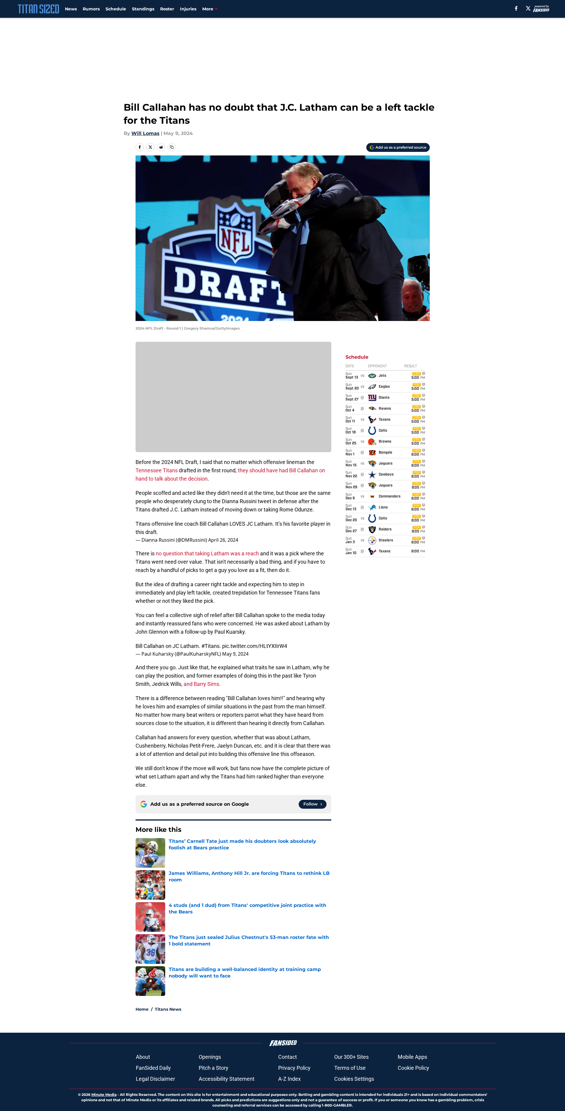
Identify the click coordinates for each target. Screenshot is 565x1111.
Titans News (168, 1009)
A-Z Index (289, 1079)
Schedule (116, 9)
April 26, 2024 (223, 540)
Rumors (91, 9)
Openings (210, 1057)
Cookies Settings (354, 1079)
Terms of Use (350, 1068)
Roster (167, 9)
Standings (143, 9)
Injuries (188, 9)
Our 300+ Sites (351, 1057)
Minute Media (104, 1094)
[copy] (172, 147)
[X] (528, 8)
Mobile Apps (412, 1057)
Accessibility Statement (226, 1079)
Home (142, 1009)
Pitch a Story (213, 1068)
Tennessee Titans (157, 470)
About (143, 1057)
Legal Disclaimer (155, 1079)
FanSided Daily (153, 1068)
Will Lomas (145, 133)
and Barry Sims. (202, 684)
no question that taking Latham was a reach (208, 553)
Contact (287, 1057)
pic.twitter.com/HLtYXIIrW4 (254, 646)
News (71, 9)
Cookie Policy (413, 1068)
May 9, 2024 (235, 654)
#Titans (210, 646)
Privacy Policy (294, 1068)
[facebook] (516, 8)
